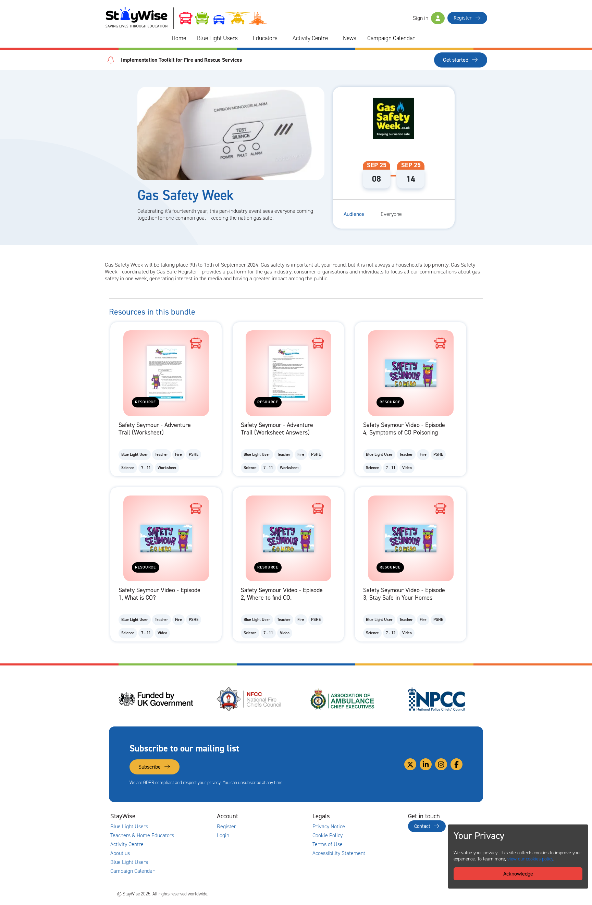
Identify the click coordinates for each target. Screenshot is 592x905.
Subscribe (150, 766)
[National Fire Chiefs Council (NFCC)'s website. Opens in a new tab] (249, 699)
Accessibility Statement (338, 853)
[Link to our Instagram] (441, 764)
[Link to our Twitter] (410, 764)
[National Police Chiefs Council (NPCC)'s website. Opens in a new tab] (436, 699)
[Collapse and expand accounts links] (277, 816)
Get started (456, 59)
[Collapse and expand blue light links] (243, 38)
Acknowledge (518, 873)
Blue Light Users (217, 38)
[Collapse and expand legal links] (373, 816)
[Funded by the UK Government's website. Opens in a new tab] (156, 699)
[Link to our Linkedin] (426, 764)
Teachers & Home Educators (142, 835)
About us (120, 853)
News (349, 38)
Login (223, 835)
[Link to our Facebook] (457, 764)
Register (463, 17)
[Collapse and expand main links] (182, 816)
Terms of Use (327, 844)
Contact (423, 826)
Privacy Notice (328, 826)
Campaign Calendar (391, 38)
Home (179, 38)
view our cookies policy (530, 859)
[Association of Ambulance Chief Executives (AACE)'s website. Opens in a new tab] (343, 699)
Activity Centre (310, 38)
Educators (265, 38)
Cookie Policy (327, 835)
